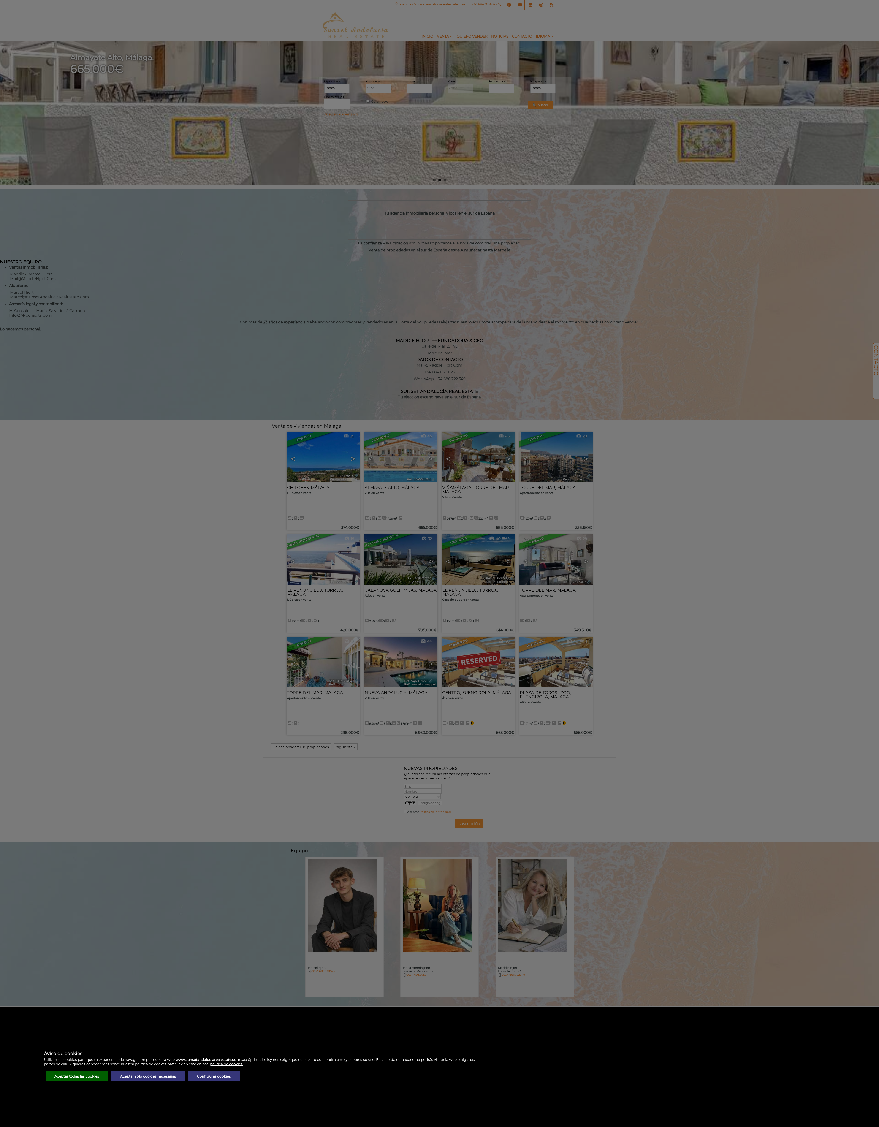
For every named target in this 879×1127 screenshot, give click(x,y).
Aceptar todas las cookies (76, 1076)
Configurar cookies (214, 1076)
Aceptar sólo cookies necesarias (148, 1076)
